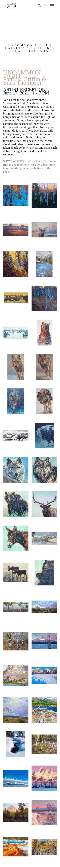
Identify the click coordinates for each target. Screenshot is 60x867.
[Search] (39, 5)
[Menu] (52, 5)
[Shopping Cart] (45, 6)
